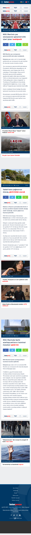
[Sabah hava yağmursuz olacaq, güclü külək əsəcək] (15, 176)
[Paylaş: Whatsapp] (19, 44)
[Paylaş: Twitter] (12, 44)
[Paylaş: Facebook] (6, 44)
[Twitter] (14, 515)
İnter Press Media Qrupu (15, 507)
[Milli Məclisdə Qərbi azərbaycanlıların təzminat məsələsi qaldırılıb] (15, 327)
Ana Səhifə (15, 488)
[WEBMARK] (15, 518)
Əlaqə (15, 493)
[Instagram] (17, 515)
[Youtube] (19, 515)
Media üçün (15, 495)
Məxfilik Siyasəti (15, 498)
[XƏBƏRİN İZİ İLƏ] (9, 2)
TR (28, 2)
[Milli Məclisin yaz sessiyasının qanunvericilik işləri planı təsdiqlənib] (15, 21)
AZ (23, 2)
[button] (25, 44)
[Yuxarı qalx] (26, 530)
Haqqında (15, 490)
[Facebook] (11, 515)
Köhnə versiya (15, 500)
